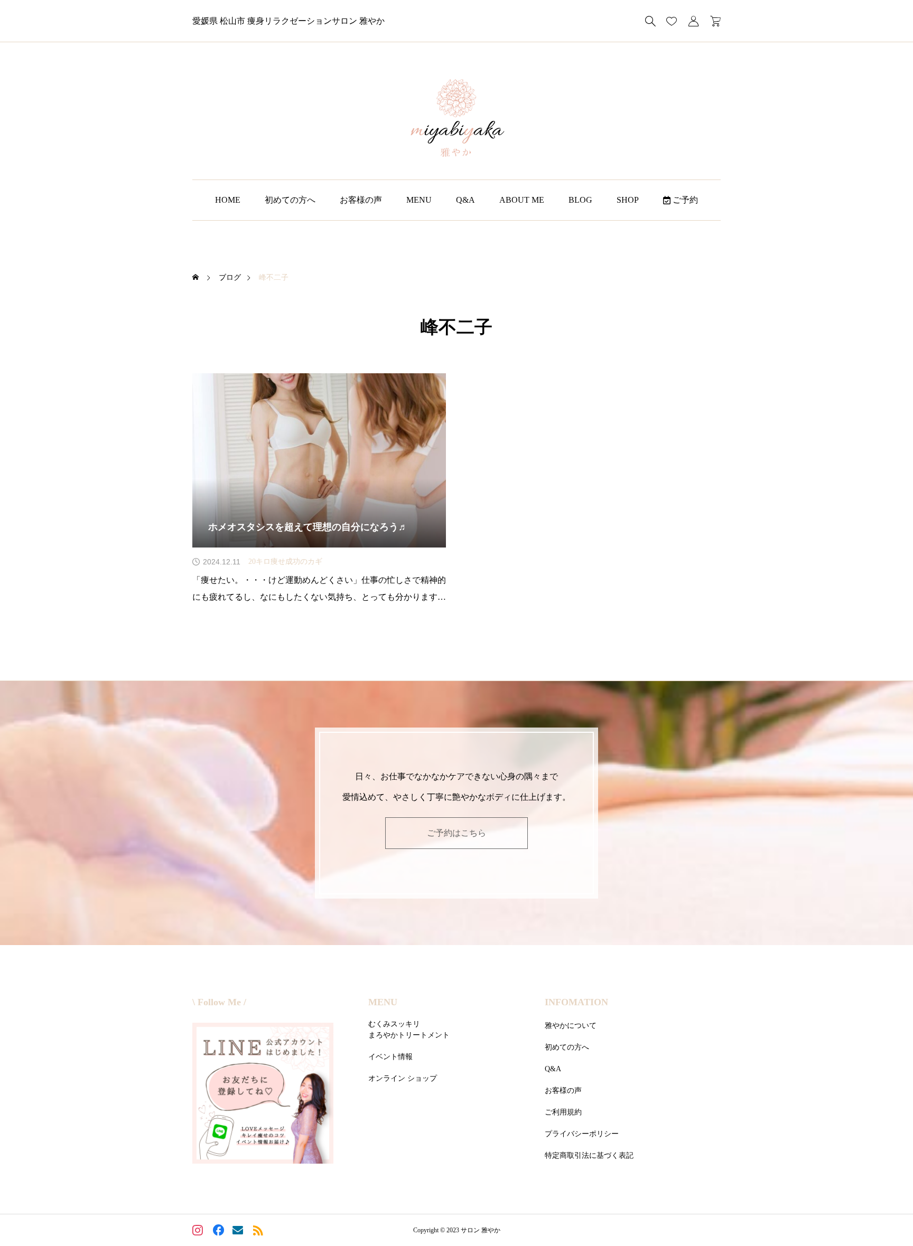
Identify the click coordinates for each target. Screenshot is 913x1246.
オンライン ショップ (402, 1078)
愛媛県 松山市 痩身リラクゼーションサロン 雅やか (288, 20)
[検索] (650, 21)
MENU (419, 199)
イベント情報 (390, 1057)
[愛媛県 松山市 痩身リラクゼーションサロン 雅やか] (456, 118)
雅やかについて (571, 1026)
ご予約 (684, 199)
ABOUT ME (521, 199)
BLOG (580, 199)
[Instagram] (199, 1231)
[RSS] (259, 1231)
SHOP (628, 199)
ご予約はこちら (456, 832)
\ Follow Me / (219, 1002)
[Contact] (239, 1231)
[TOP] (880, 1213)
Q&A (465, 199)
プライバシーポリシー (582, 1134)
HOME (227, 199)
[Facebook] (219, 1231)
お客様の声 (361, 199)
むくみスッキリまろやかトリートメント (409, 1029)
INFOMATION (576, 1002)
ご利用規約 (563, 1112)
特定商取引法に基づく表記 (589, 1155)
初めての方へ (290, 199)
